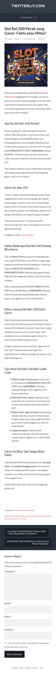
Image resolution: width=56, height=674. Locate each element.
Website (8, 630)
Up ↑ (42, 668)
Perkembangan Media (24, 510)
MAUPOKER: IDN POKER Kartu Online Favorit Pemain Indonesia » (28, 542)
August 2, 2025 (11, 39)
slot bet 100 (30, 516)
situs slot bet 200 (16, 516)
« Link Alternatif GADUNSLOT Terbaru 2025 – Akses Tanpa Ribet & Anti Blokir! (26, 532)
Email (8, 617)
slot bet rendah (19, 519)
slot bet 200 (41, 516)
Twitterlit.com (28, 6)
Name (8, 603)
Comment (10, 571)
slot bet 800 (27, 235)
